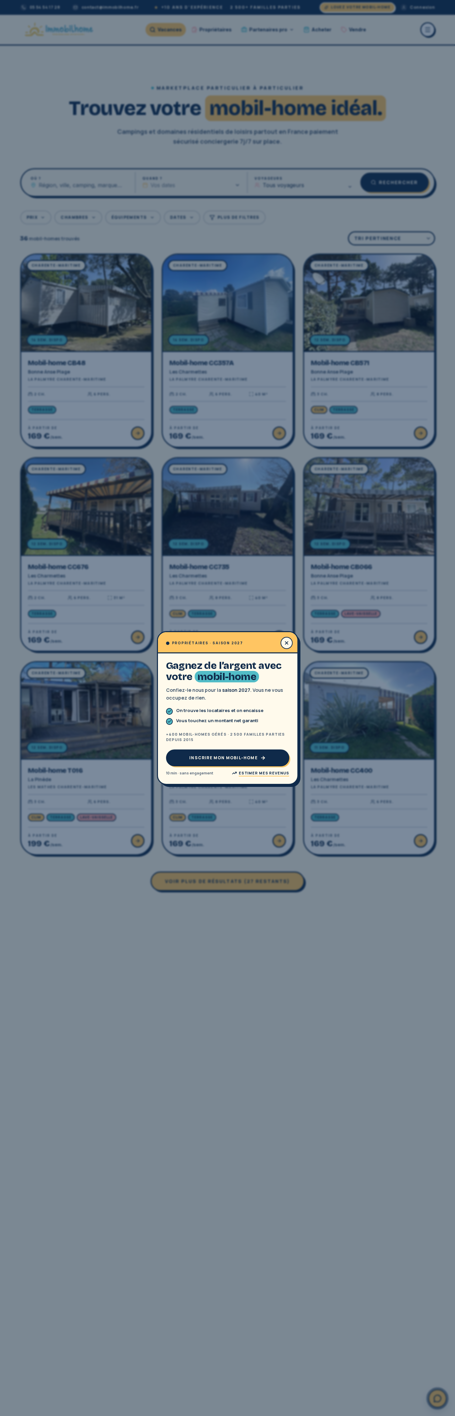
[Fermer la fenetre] (287, 643)
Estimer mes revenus (264, 772)
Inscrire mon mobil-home (223, 758)
